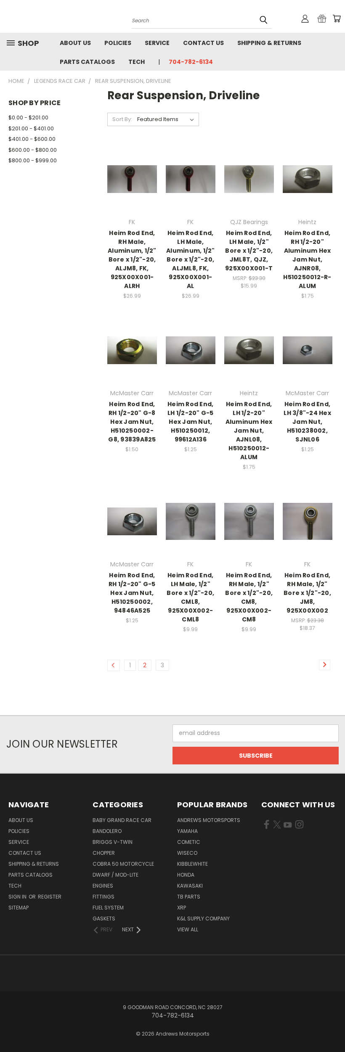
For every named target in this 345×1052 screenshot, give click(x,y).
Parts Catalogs (87, 62)
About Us (75, 43)
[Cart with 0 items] (336, 18)
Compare (129, 178)
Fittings (103, 896)
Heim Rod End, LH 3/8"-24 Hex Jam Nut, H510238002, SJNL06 (307, 422)
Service (157, 43)
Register (49, 896)
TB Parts (188, 896)
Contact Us (203, 43)
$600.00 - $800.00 (32, 150)
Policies (117, 43)
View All (187, 929)
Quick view (132, 162)
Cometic (188, 842)
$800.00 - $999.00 (32, 160)
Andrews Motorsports (208, 820)
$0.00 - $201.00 (28, 118)
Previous (332, 1025)
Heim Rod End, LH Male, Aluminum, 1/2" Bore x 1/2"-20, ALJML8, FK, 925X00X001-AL (190, 259)
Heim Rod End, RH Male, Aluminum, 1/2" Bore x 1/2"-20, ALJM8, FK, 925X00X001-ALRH (132, 259)
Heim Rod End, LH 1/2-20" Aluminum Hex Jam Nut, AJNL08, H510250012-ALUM (249, 430)
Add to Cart (131, 194)
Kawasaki (190, 885)
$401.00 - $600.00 (32, 139)
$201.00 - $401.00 (31, 128)
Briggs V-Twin (113, 842)
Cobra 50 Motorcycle (123, 863)
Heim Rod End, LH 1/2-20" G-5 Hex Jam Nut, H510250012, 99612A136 (190, 422)
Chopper (104, 852)
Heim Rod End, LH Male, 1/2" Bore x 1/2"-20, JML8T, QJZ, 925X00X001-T (249, 250)
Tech (136, 62)
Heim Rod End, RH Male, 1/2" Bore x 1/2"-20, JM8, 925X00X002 (307, 593)
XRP (181, 907)
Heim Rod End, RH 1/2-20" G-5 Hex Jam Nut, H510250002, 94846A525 (132, 593)
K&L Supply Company (203, 918)
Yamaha (187, 831)
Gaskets (104, 918)
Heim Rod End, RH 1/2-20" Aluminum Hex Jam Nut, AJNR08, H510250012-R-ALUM (307, 259)
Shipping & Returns (269, 43)
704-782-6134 (191, 62)
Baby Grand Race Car (122, 820)
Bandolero (107, 831)
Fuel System (108, 907)
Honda (185, 874)
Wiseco (187, 852)
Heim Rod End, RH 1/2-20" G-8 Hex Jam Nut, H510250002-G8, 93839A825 (132, 422)
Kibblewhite (192, 863)
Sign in (18, 896)
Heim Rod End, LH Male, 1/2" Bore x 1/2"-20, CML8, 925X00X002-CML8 (190, 597)
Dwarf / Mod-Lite (115, 874)
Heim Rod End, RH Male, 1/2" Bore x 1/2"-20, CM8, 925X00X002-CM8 (249, 597)
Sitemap (18, 907)
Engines (103, 885)
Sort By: (122, 119)
